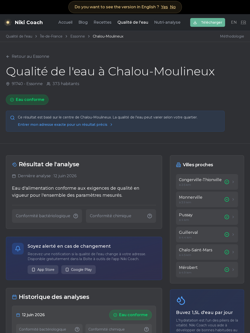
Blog (83, 22)
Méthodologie (232, 36)
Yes (164, 7)
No (173, 7)
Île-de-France (51, 36)
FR (243, 22)
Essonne (77, 36)
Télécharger (211, 22)
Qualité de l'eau (132, 22)
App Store (45, 269)
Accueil (65, 22)
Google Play (81, 269)
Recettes (103, 22)
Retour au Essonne (30, 56)
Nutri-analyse (167, 22)
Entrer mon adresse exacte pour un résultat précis (62, 124)
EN (234, 22)
